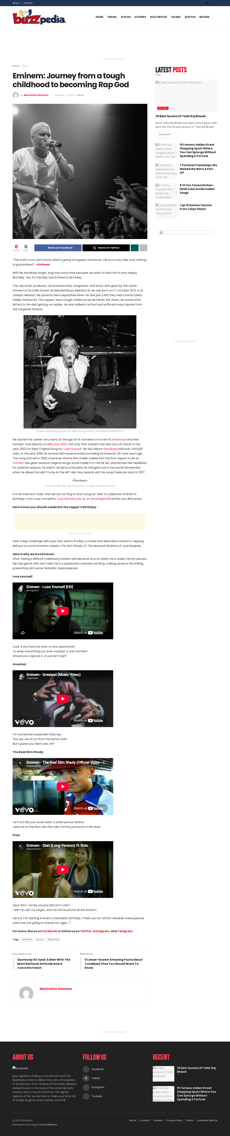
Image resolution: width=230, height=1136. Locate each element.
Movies (204, 17)
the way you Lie (71, 499)
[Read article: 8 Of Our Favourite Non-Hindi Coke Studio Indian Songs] (166, 191)
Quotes (190, 17)
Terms (190, 1120)
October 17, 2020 (64, 95)
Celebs (176, 17)
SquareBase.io (49, 1124)
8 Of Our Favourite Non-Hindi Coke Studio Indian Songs (197, 189)
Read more (166, 134)
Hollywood (158, 17)
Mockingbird (99, 499)
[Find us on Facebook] (202, 3)
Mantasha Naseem (36, 95)
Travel (112, 17)
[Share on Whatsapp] (135, 247)
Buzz (25, 65)
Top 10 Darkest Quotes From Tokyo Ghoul (196, 207)
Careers (158, 1120)
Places (126, 17)
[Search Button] (216, 16)
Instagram (101, 931)
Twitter (85, 931)
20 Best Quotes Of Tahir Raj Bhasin (180, 116)
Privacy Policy (174, 1120)
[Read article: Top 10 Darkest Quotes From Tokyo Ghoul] (166, 211)
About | (17, 3)
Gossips (140, 17)
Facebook (49, 931)
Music (40, 939)
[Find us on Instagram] (212, 3)
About (132, 1120)
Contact (28, 3)
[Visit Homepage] (39, 17)
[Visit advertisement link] (186, 285)
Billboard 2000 (57, 444)
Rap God (53, 939)
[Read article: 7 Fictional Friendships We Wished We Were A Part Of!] (166, 171)
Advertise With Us (207, 1120)
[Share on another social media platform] (143, 247)
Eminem (44, 264)
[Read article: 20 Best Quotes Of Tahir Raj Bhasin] (186, 96)
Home (99, 17)
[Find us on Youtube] (216, 3)
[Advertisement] (115, 41)
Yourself (72, 449)
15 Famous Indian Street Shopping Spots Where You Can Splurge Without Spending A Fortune (198, 150)
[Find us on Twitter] (207, 3)
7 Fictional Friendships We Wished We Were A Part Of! (198, 169)
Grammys (119, 439)
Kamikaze (110, 449)
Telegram (125, 931)
